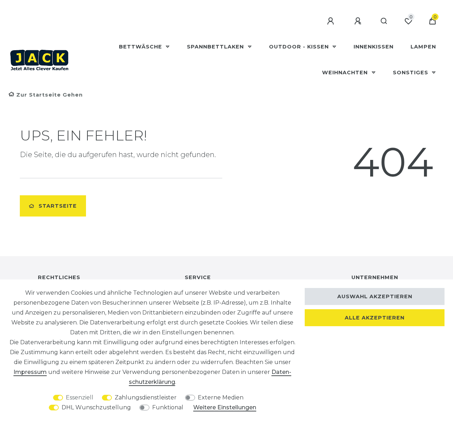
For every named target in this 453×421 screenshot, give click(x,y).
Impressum (30, 372)
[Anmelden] (332, 21)
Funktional (167, 407)
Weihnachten (345, 72)
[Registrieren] (359, 21)
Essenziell (79, 397)
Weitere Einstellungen (224, 407)
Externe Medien (220, 397)
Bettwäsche (141, 47)
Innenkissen (374, 47)
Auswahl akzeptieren (374, 296)
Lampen (423, 47)
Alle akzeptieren (375, 318)
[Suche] (384, 21)
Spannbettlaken (216, 47)
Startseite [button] (58, 206)
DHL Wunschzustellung (96, 407)
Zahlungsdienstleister (146, 397)
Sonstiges (411, 72)
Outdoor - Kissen (300, 47)
